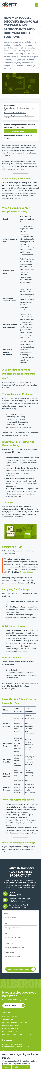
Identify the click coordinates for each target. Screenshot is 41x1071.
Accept (6, 1067)
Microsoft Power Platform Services (16, 1034)
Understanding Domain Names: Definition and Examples (19, 117)
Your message (9, 952)
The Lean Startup (26, 572)
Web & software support (12, 1016)
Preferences (18, 1067)
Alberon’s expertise (10, 1031)
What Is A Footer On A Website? (15, 113)
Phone (6, 933)
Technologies (7, 1019)
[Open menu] (36, 5)
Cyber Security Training (12, 1028)
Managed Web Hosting (11, 1025)
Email (6, 924)
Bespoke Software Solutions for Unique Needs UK (19, 109)
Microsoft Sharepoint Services (14, 1022)
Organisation (9, 944)
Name (6, 913)
